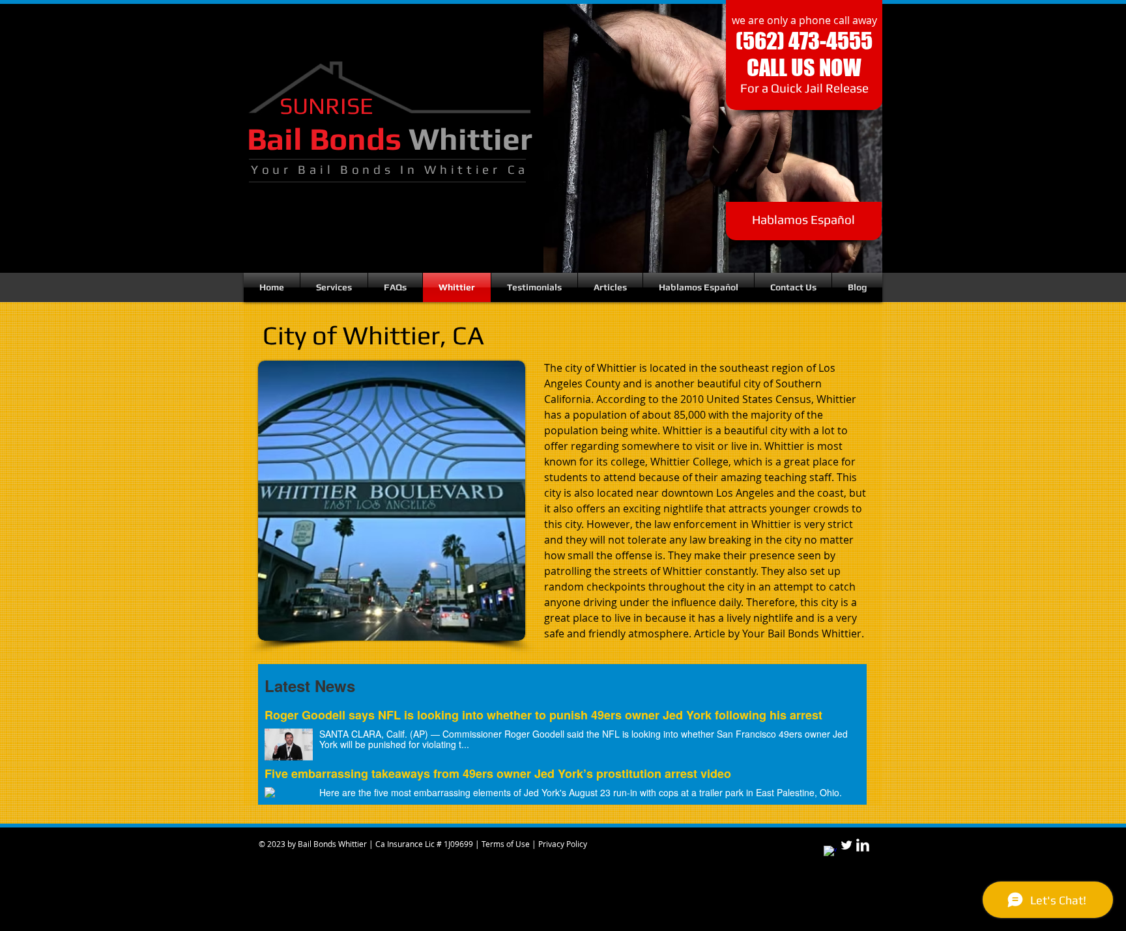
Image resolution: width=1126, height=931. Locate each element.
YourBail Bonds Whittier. (803, 633)
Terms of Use (507, 844)
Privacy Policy (562, 844)
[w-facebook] (830, 852)
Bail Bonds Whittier (331, 844)
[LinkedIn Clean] (862, 845)
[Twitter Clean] (846, 845)
